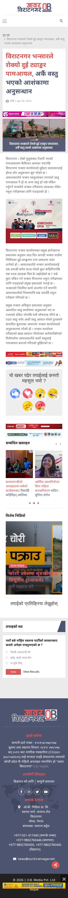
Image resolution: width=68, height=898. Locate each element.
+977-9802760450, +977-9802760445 (35, 845)
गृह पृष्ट (6, 35)
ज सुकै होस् (16, 663)
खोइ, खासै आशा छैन (20, 658)
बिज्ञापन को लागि (24, 781)
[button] (30, 503)
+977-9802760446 (28, 840)
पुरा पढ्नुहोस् (41, 766)
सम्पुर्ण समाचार (45, 781)
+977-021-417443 (26, 835)
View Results (31, 672)
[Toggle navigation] (5, 20)
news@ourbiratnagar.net (36, 859)
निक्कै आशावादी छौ (20, 652)
